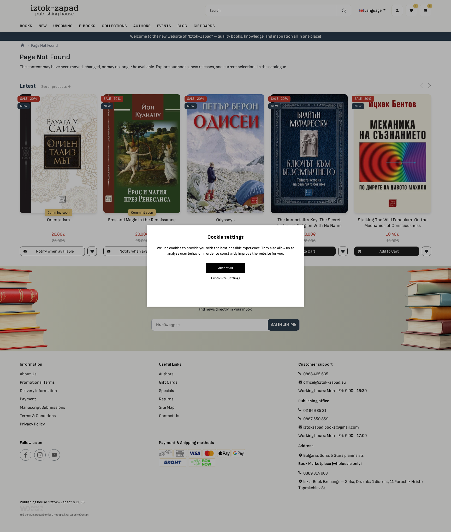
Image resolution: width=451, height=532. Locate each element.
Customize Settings (225, 278)
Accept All (225, 268)
